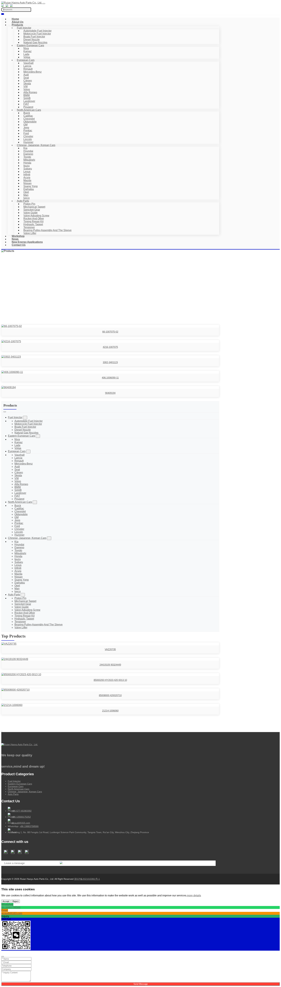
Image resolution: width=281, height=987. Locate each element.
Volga (26, 57)
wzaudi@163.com (21, 823)
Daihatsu (28, 189)
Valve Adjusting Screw (36, 215)
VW (25, 86)
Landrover (29, 101)
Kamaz (27, 51)
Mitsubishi (29, 159)
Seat (26, 77)
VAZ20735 (110, 649)
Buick (26, 112)
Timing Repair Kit (33, 221)
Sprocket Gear (31, 209)
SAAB (27, 98)
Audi (26, 74)
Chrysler (28, 136)
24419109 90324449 (110, 664)
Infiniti (26, 174)
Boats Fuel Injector (34, 36)
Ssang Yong (30, 186)
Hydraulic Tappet (33, 224)
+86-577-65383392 (22, 810)
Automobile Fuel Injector (37, 30)
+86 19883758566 (29, 826)
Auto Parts (23, 201)
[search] (2, 14)
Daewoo (28, 154)
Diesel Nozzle (31, 39)
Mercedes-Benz (32, 71)
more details (194, 895)
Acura (26, 177)
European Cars (25, 60)
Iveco (26, 198)
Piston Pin (29, 203)
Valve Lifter (29, 233)
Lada (26, 54)
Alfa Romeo (30, 92)
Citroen (27, 80)
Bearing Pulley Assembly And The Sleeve (47, 230)
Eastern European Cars (30, 45)
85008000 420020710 (110, 695)
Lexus (26, 171)
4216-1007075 (110, 347)
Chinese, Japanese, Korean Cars (36, 145)
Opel (26, 192)
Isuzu (26, 165)
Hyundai (28, 151)
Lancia (27, 66)
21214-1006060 (110, 710)
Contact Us (19, 245)
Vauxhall (28, 63)
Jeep (26, 127)
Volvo (26, 89)
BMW (26, 95)
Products (17, 24)
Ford (26, 133)
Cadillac (28, 115)
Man (25, 195)
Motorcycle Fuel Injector (37, 33)
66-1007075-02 (110, 331)
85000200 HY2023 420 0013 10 (110, 680)
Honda (27, 162)
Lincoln (27, 139)
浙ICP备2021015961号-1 (87, 879)
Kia (25, 148)
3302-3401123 (110, 362)
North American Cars (29, 110)
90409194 (110, 393)
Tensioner (29, 227)
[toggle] (44, 3)
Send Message (141, 984)
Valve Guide (30, 212)
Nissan (27, 183)
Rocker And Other (33, 218)
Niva (26, 48)
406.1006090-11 (110, 377)
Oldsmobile (30, 121)
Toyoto (27, 157)
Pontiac (27, 130)
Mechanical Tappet (34, 206)
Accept (6, 901)
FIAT (26, 104)
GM (25, 124)
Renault (28, 68)
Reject (16, 901)
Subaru (27, 168)
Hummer (28, 142)
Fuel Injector (24, 27)
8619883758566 (10, 907)
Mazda (27, 180)
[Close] (2, 956)
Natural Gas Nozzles (35, 42)
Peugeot (28, 107)
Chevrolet (29, 118)
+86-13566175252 (21, 817)
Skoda (27, 83)
